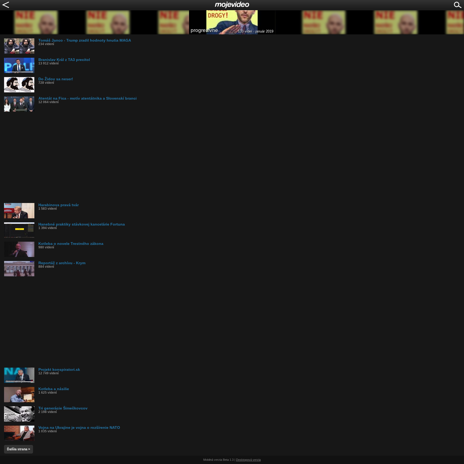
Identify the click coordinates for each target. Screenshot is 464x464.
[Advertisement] (165, 157)
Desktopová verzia (248, 459)
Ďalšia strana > (18, 449)
